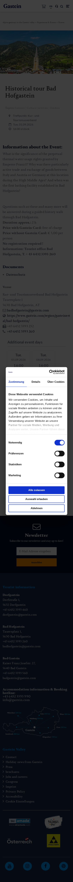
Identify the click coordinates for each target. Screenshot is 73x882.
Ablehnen (37, 508)
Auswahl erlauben (36, 499)
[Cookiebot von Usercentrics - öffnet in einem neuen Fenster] (49, 372)
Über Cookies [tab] (55, 381)
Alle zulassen (36, 490)
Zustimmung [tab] (16, 381)
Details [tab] (36, 381)
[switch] (60, 453)
